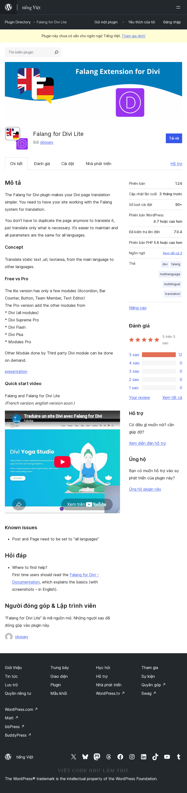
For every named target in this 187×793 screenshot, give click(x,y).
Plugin (55, 684)
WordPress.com (21, 709)
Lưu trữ (11, 684)
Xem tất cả (172, 397)
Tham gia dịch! (133, 36)
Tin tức (11, 676)
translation (172, 294)
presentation (16, 371)
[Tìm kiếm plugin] (56, 52)
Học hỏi (103, 667)
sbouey (46, 142)
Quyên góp (153, 684)
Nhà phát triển (98, 163)
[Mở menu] (179, 7)
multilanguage (170, 274)
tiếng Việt (24, 757)
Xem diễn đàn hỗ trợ (147, 443)
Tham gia (149, 667)
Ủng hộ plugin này (145, 489)
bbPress (15, 726)
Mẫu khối (58, 693)
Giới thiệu (13, 667)
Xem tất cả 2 (172, 253)
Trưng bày (59, 667)
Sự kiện (148, 676)
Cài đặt (67, 163)
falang (175, 264)
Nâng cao (138, 307)
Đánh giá (42, 163)
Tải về (174, 138)
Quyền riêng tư (18, 693)
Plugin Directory (18, 22)
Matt (12, 717)
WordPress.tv (110, 693)
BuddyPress (18, 735)
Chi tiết (16, 163)
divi (165, 264)
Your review (139, 397)
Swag (148, 693)
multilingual (172, 284)
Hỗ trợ (176, 163)
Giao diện (59, 676)
